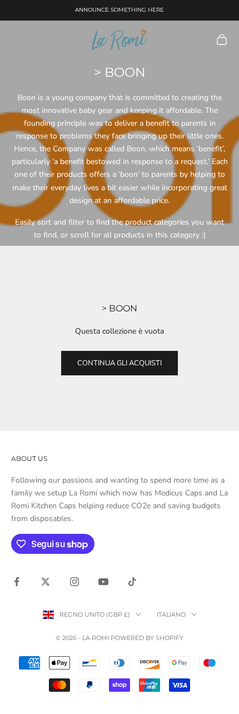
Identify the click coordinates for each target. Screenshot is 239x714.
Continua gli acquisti (119, 363)
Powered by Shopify (147, 638)
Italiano (171, 614)
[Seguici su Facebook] (16, 581)
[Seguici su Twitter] (45, 581)
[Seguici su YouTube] (103, 581)
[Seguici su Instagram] (74, 581)
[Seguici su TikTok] (132, 581)
